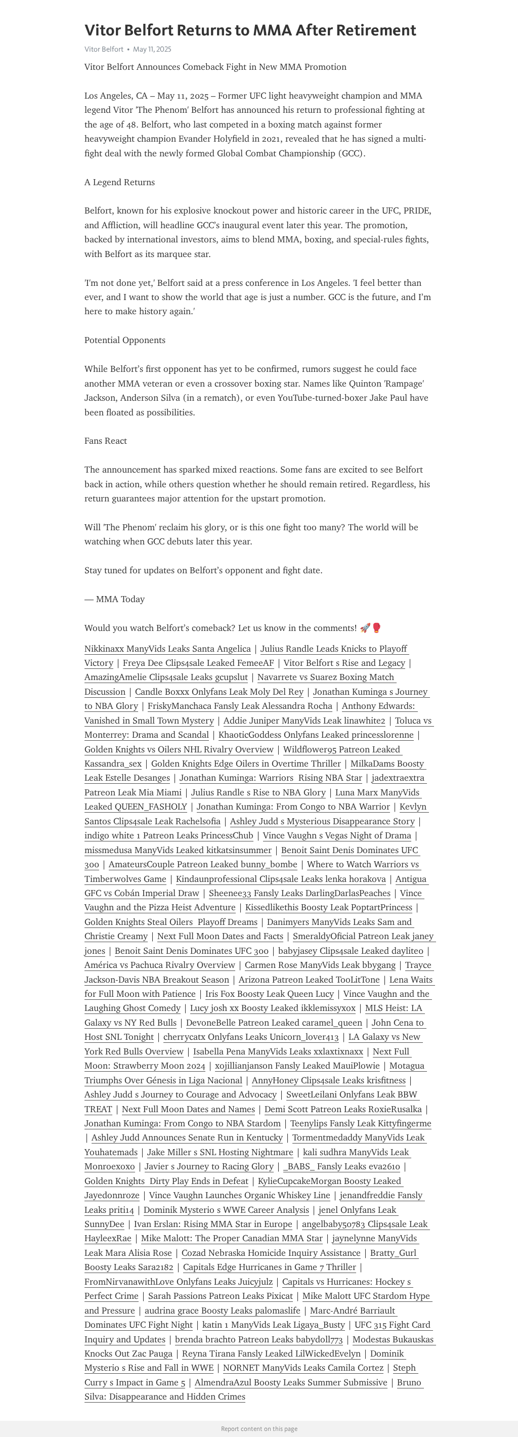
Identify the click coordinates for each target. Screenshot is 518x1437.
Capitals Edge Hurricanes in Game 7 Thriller (269, 1267)
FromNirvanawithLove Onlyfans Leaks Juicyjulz (178, 1281)
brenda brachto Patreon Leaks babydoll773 (259, 1339)
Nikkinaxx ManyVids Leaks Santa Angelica (167, 648)
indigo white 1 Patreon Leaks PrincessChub (168, 835)
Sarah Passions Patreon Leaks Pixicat (220, 1295)
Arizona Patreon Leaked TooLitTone (309, 979)
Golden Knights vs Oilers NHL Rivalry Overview (179, 749)
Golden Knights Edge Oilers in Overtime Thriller (246, 763)
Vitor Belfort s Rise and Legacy (344, 662)
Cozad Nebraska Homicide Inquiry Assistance (271, 1252)
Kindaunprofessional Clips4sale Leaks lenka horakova (281, 878)
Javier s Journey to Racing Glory (209, 1166)
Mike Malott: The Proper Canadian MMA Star (232, 1238)
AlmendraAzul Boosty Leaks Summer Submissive (291, 1382)
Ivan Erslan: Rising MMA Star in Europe (213, 1224)
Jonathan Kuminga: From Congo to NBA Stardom (182, 1123)
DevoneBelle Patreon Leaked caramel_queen (274, 1022)
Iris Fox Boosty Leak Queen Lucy (269, 993)
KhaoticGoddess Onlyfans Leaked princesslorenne (316, 734)
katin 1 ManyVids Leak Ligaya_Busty (273, 1324)
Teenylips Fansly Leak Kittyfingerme (360, 1123)
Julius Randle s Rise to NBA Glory (258, 792)
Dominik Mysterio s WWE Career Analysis (226, 1209)
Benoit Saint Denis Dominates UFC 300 (192, 950)
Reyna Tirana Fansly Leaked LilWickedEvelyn (271, 1353)
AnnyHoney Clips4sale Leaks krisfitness (329, 1080)
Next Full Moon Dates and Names (188, 1109)
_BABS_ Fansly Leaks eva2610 (341, 1166)
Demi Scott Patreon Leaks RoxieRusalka (343, 1109)
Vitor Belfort (103, 49)
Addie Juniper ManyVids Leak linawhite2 (304, 720)
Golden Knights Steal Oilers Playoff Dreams (170, 921)
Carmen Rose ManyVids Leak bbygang (320, 964)
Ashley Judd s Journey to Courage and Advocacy (180, 1094)
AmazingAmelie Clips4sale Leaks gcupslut (166, 677)
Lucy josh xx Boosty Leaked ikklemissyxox (273, 1007)
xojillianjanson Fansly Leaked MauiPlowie (297, 1065)
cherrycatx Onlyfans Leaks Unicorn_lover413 (251, 1036)
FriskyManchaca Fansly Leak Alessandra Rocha (240, 705)
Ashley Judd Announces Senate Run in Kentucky (187, 1137)
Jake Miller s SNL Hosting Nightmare (220, 1152)
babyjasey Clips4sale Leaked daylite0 (350, 950)
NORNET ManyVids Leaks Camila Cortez (303, 1367)
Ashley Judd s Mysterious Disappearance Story (322, 821)
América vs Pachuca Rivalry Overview (159, 964)
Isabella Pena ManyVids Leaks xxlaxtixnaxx (278, 1051)
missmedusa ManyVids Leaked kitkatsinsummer (178, 850)
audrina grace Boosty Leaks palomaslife (222, 1310)
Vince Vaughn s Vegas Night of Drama (337, 835)
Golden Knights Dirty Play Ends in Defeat (166, 1181)
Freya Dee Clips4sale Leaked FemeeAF (198, 662)
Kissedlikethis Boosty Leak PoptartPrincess (328, 907)
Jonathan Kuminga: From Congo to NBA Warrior (293, 806)
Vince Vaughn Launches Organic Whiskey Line (239, 1195)
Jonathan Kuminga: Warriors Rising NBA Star (271, 777)
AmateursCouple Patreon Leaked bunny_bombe (203, 864)
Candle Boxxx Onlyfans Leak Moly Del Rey (219, 691)
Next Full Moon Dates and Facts (220, 936)
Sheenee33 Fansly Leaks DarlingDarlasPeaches (300, 893)
